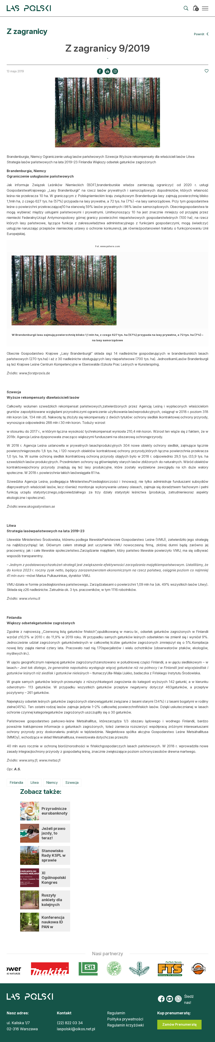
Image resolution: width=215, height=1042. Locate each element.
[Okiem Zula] (188, 968)
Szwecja (72, 782)
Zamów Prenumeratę (179, 1024)
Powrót (199, 34)
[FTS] (160, 969)
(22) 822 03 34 (70, 1023)
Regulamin (116, 1013)
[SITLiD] (78, 969)
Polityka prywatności (125, 1019)
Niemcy (52, 782)
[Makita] (40, 969)
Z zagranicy (27, 31)
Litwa (34, 782)
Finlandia (16, 782)
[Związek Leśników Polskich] (104, 969)
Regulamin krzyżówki (125, 1025)
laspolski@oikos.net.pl (76, 1029)
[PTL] (129, 969)
